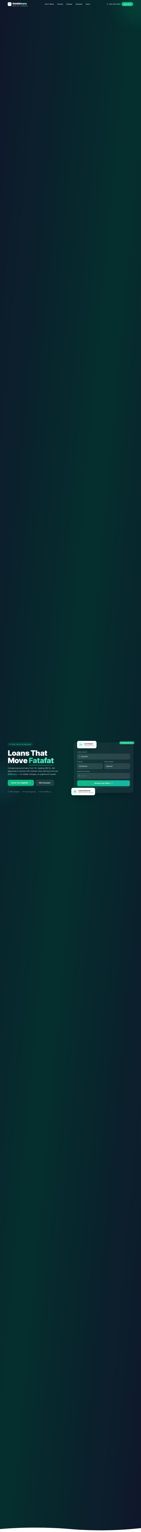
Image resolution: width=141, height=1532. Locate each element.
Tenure (80, 761)
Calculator (79, 4)
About (88, 4)
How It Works (49, 4)
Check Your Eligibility (19, 783)
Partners (60, 4)
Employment (109, 761)
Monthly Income (83, 771)
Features (69, 4)
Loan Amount (82, 752)
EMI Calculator (45, 783)
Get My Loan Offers (102, 783)
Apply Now (127, 4)
